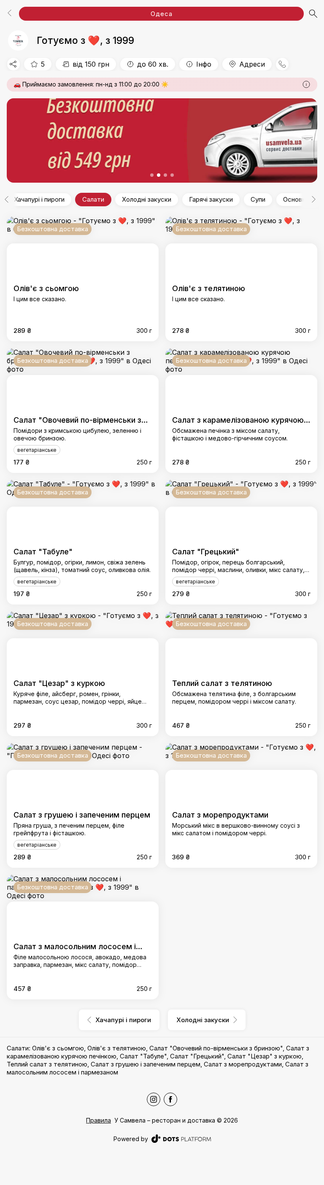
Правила (98, 1120)
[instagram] (153, 1099)
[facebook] (170, 1099)
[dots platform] (181, 1138)
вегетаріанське (37, 450)
